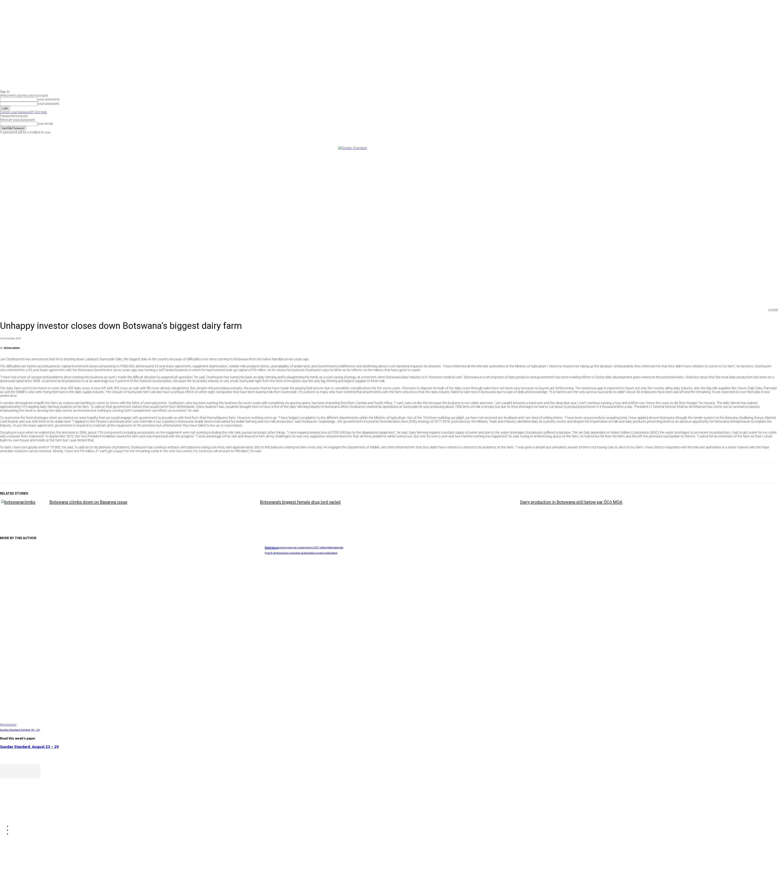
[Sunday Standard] (389, 221)
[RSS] (25, 816)
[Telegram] (79, 473)
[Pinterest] (36, 473)
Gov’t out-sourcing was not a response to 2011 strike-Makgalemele (304, 547)
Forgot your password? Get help (23, 112)
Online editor (12, 347)
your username (48, 99)
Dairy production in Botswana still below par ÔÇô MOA (571, 502)
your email (45, 124)
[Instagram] (629, 137)
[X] (634, 137)
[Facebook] (624, 137)
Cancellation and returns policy (761, 857)
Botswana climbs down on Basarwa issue (88, 502)
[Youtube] (638, 137)
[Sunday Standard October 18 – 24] (130, 635)
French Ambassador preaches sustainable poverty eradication (301, 553)
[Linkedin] (65, 473)
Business (271, 548)
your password (48, 104)
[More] (94, 472)
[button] (762, 310)
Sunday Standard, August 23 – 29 (29, 747)
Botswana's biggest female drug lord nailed (300, 502)
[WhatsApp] (50, 473)
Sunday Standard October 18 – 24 (20, 729)
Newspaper (8, 725)
